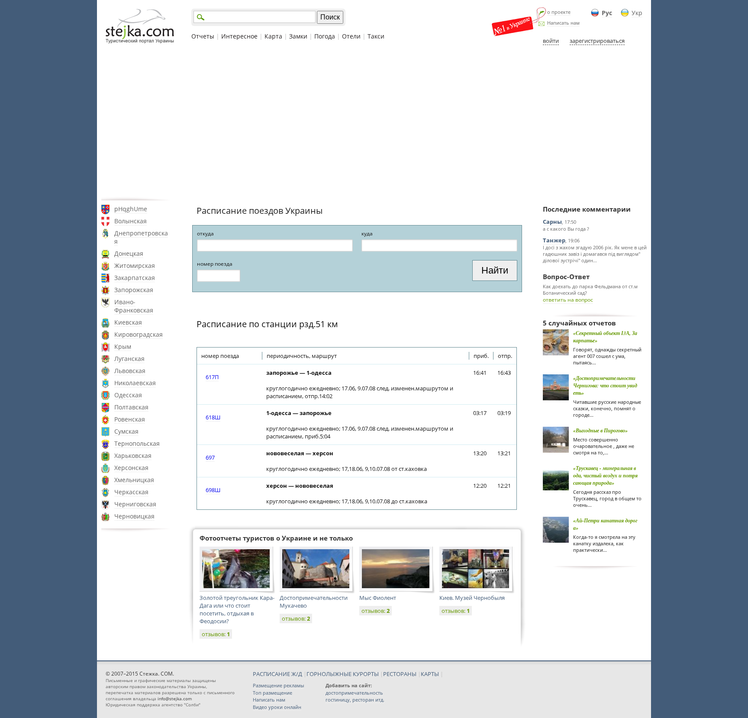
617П (212, 377)
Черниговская (135, 504)
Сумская (126, 431)
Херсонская (131, 468)
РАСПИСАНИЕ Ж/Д (277, 674)
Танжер (554, 240)
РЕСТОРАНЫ (399, 674)
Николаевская (135, 383)
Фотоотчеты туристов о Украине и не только (276, 538)
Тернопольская (137, 443)
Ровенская (129, 419)
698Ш (213, 490)
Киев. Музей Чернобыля (472, 598)
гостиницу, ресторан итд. (355, 699)
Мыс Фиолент (377, 598)
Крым (122, 346)
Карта (273, 36)
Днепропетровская (141, 237)
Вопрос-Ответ (566, 276)
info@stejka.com (175, 698)
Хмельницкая (134, 480)
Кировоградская (138, 334)
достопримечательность (354, 692)
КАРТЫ (430, 674)
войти (551, 41)
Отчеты (202, 36)
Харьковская (133, 455)
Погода (324, 36)
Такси (376, 36)
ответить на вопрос (568, 299)
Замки (298, 36)
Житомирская (134, 265)
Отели (351, 36)
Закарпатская (134, 278)
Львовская (129, 371)
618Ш (213, 417)
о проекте (559, 12)
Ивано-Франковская (133, 306)
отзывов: (216, 634)
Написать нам (563, 22)
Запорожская (133, 290)
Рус (607, 13)
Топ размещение (272, 692)
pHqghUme (130, 209)
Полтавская (131, 407)
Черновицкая (134, 516)
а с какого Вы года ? (566, 228)
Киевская (128, 322)
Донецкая (128, 253)
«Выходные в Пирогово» (600, 430)
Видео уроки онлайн (277, 707)
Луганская (129, 358)
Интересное (239, 36)
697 (210, 457)
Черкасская (131, 492)
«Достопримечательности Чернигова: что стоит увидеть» (605, 385)
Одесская (128, 395)
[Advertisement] (374, 122)
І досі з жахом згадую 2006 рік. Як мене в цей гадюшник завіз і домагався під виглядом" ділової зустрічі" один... (595, 254)
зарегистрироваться (597, 41)
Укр (637, 13)
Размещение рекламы (278, 685)
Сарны (552, 221)
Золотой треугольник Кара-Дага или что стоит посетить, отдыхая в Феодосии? (237, 609)
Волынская (130, 221)
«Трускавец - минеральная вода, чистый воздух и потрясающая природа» (605, 475)
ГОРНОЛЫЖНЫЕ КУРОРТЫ (342, 674)
